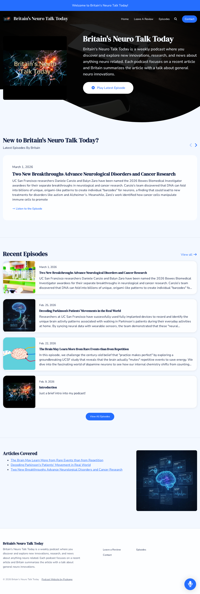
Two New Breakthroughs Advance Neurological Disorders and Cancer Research (94, 174)
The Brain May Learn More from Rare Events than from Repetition (84, 349)
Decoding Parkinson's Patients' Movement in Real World (51, 465)
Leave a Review (143, 19)
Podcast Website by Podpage (57, 579)
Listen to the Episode (29, 208)
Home (125, 19)
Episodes (164, 19)
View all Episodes (100, 416)
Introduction (48, 387)
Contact (189, 19)
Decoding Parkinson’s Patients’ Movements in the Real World (80, 311)
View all (187, 254)
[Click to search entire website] (175, 19)
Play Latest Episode (111, 88)
